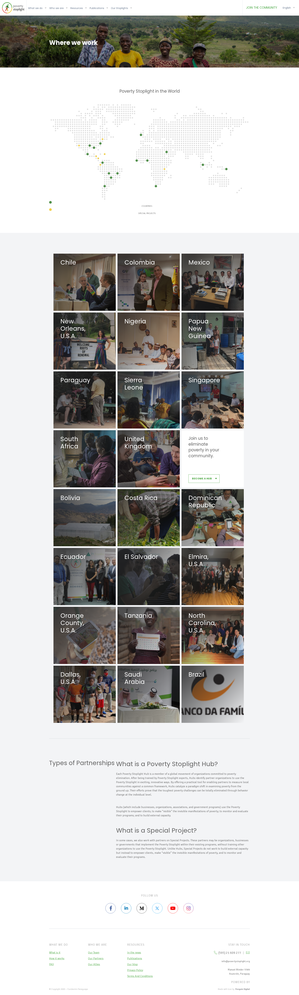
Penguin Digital (242, 989)
